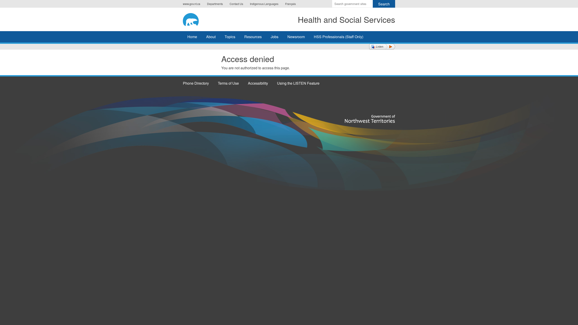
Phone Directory (196, 83)
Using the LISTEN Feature (298, 83)
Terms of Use (228, 83)
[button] (382, 47)
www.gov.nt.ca (191, 4)
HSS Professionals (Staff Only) (338, 36)
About (211, 36)
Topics (230, 36)
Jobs (274, 36)
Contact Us (236, 4)
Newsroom (296, 36)
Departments (215, 4)
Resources (253, 36)
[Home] (197, 18)
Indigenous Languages (264, 4)
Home (192, 36)
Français (290, 4)
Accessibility (258, 83)
